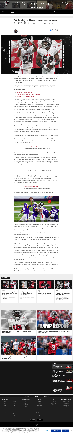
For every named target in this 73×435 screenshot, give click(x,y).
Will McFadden (21, 29)
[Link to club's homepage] (3, 11)
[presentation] (71, 304)
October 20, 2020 (46, 148)
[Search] (54, 12)
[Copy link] (57, 30)
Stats (14, 405)
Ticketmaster (40, 407)
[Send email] (55, 30)
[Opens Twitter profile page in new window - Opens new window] (19, 32)
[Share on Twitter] (53, 30)
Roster (15, 403)
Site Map (5, 412)
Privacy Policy (24, 433)
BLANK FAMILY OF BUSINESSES (66, 399)
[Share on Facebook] (50, 30)
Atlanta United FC (66, 403)
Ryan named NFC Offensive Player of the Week (28, 94)
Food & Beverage (25, 411)
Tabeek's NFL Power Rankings (24, 92)
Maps (25, 401)
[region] (36, 431)
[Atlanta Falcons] (36, 425)
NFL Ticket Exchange (40, 410)
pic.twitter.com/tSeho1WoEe (30, 146)
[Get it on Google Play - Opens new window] (40, 420)
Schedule (14, 401)
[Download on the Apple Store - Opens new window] (32, 420)
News (5, 401)
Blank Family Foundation (66, 401)
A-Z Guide (25, 406)
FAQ (39, 415)
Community (5, 410)
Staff (14, 415)
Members (39, 401)
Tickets (40, 403)
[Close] (71, 430)
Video (5, 403)
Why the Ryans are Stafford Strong (25, 96)
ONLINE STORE (53, 401)
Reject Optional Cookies (56, 430)
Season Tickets (39, 405)
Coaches (14, 413)
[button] (62, 366)
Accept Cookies (65, 430)
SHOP (54, 399)
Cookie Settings (46, 430)
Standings (14, 411)
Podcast (5, 407)
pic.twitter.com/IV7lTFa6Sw (30, 169)
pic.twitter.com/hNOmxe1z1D (30, 186)
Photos (5, 405)
